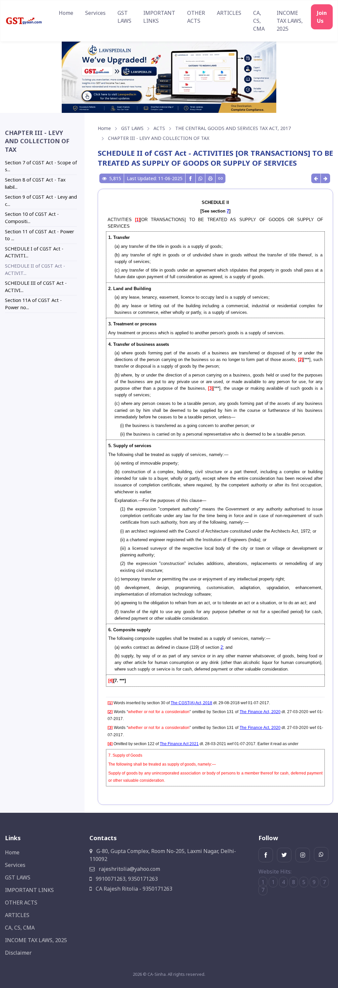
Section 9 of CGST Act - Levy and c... (41, 200)
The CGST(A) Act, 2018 (191, 703)
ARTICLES (229, 12)
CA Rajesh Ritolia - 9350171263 (133, 888)
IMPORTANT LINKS (159, 16)
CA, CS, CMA (259, 20)
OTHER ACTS (196, 16)
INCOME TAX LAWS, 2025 (290, 20)
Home (66, 12)
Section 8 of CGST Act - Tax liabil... (35, 183)
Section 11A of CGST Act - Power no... (33, 304)
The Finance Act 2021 (179, 743)
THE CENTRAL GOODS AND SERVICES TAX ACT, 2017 (233, 128)
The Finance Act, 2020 (260, 711)
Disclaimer (18, 952)
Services (95, 12)
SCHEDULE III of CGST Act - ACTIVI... (36, 286)
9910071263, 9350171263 (126, 878)
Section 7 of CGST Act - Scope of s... (41, 166)
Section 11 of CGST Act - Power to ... (39, 235)
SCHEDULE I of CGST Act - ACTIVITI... (34, 252)
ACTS (159, 128)
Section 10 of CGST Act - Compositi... (32, 217)
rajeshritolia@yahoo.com (128, 869)
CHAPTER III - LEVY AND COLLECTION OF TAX (158, 138)
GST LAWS (124, 16)
